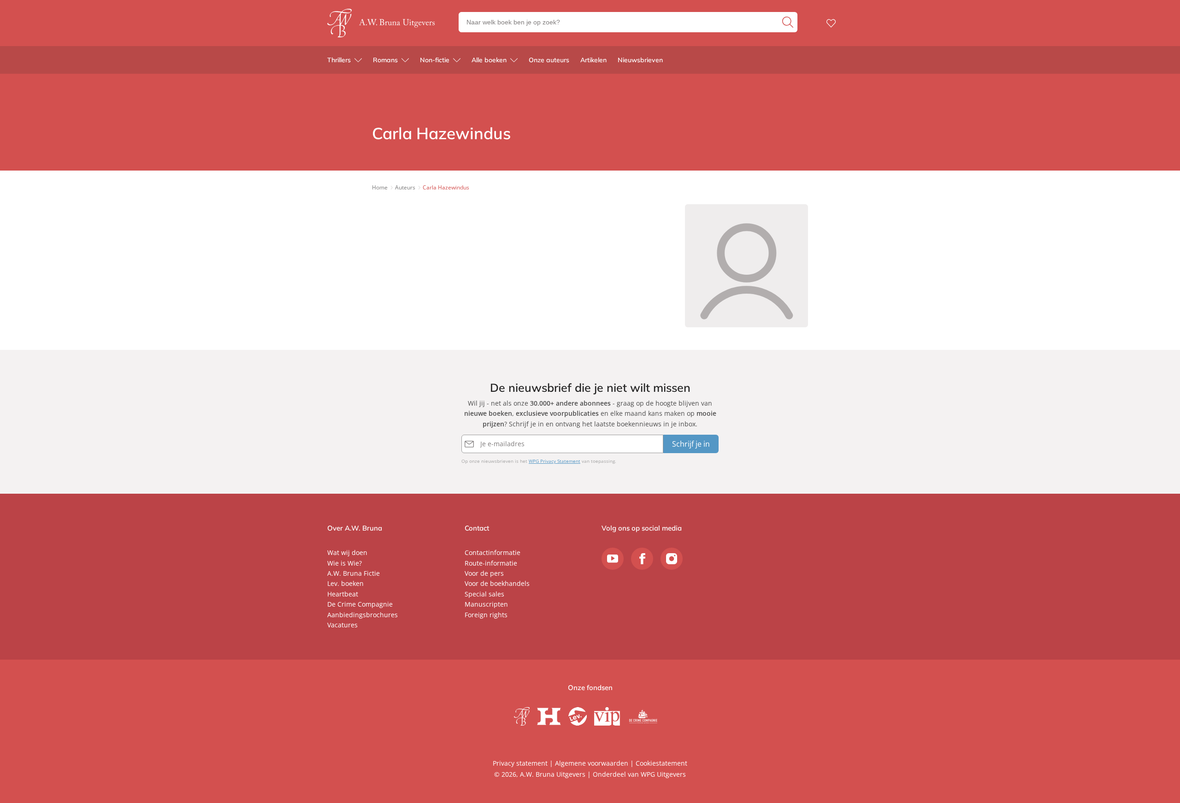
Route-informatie (491, 563)
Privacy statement (520, 763)
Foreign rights (486, 614)
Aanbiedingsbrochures (362, 614)
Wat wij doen (347, 552)
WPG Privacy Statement (554, 461)
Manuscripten (486, 604)
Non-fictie (434, 60)
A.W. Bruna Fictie (353, 573)
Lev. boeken (345, 583)
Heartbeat (342, 594)
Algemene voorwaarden (591, 763)
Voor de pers (484, 573)
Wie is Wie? (344, 563)
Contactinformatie (492, 552)
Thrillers (339, 60)
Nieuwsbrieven (640, 60)
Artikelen (593, 60)
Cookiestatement (661, 763)
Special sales (484, 594)
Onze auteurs (549, 60)
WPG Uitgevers (663, 774)
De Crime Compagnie (360, 604)
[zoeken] (788, 22)
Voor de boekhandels (497, 583)
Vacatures (342, 624)
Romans (385, 60)
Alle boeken (489, 60)
